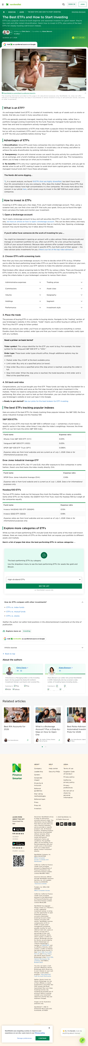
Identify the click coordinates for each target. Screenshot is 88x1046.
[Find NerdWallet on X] (57, 824)
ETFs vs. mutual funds (15, 612)
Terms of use (68, 768)
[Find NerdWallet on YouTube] (61, 824)
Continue (42, 1038)
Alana (65, 668)
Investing (12, 12)
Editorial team (39, 799)
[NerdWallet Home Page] (13, 4)
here (24, 189)
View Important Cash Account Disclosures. (42, 975)
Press (36, 802)
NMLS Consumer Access (42, 890)
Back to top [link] (10, 654)
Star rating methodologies (40, 795)
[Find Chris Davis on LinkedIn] (21, 670)
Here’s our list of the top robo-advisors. (56, 250)
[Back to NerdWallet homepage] (4, 12)
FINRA (44, 945)
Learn (21, 12)
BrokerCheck (38, 962)
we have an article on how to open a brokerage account (30, 222)
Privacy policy (69, 777)
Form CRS (41, 952)
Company (38, 768)
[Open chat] (82, 1040)
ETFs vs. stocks (13, 616)
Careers (37, 775)
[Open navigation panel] (3, 4)
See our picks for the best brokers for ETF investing (46, 401)
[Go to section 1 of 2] (42, 746)
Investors (37, 808)
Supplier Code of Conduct (69, 773)
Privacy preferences (68, 786)
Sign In (72, 4)
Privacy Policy (46, 954)
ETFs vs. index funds (15, 607)
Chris (21, 668)
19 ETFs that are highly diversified (47, 181)
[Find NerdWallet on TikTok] (74, 824)
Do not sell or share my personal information (69, 794)
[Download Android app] (18, 844)
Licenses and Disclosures (41, 860)
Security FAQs (54, 771)
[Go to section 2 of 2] (45, 746)
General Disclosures (40, 959)
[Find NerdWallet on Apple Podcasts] (69, 824)
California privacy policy (69, 781)
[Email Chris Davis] (17, 670)
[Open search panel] (63, 4)
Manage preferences (24, 1038)
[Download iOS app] (18, 829)
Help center (53, 768)
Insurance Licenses (41, 883)
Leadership (38, 771)
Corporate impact (38, 779)
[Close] (85, 1028)
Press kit (37, 805)
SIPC (47, 945)
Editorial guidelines (38, 790)
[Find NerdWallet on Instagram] (65, 824)
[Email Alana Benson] (60, 670)
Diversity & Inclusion (38, 784)
